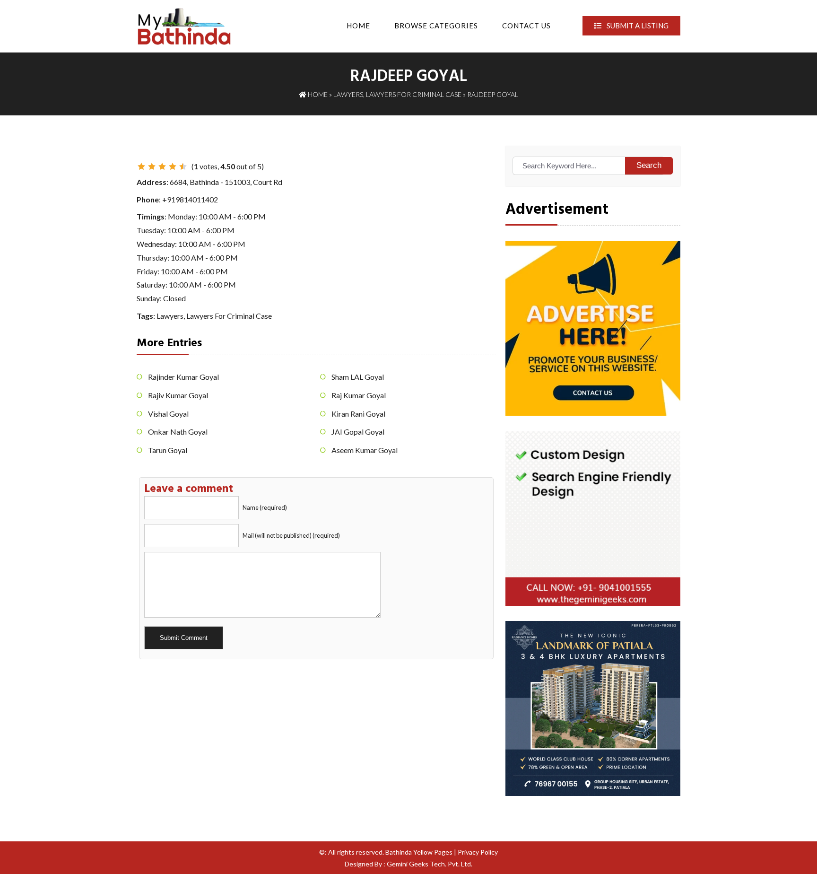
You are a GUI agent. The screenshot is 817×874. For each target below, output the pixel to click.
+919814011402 (190, 199)
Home (358, 25)
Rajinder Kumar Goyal (183, 376)
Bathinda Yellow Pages (418, 852)
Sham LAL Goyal (357, 376)
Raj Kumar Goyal (358, 395)
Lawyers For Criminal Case (413, 94)
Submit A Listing (637, 25)
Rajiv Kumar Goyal (178, 395)
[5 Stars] (183, 166)
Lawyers (348, 94)
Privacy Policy (478, 852)
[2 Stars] (151, 166)
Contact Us (526, 25)
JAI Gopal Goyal (357, 431)
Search (648, 165)
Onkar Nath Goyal (178, 431)
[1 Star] (141, 166)
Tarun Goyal (167, 450)
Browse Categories (436, 25)
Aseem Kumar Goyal (364, 450)
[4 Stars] (172, 166)
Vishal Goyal (168, 413)
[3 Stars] (162, 166)
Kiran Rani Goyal (358, 413)
